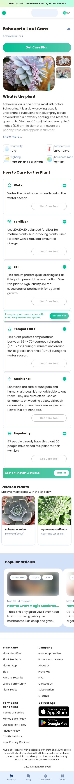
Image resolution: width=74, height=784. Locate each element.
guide (48, 577)
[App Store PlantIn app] (53, 711)
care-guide (18, 577)
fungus (35, 577)
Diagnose (61, 473)
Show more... (12, 137)
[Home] (4, 13)
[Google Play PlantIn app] (53, 722)
